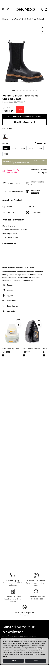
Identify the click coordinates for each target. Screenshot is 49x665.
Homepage (6, 19)
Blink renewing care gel (11, 349)
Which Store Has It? (37, 183)
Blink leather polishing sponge (32, 349)
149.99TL (27, 352)
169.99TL (6, 352)
